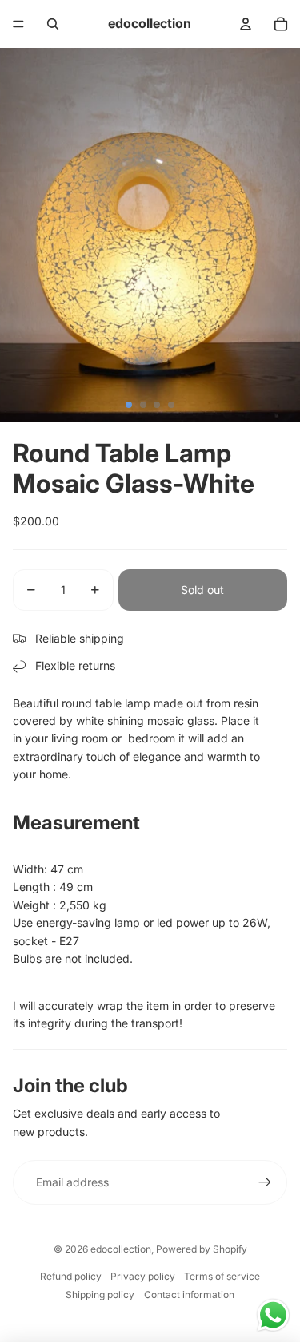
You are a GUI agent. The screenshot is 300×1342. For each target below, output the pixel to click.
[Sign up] (265, 1182)
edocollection (120, 1249)
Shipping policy (100, 1294)
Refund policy (71, 1276)
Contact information (189, 1294)
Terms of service (222, 1276)
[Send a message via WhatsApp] (273, 1315)
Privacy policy (142, 1276)
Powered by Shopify (201, 1249)
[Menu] (18, 24)
